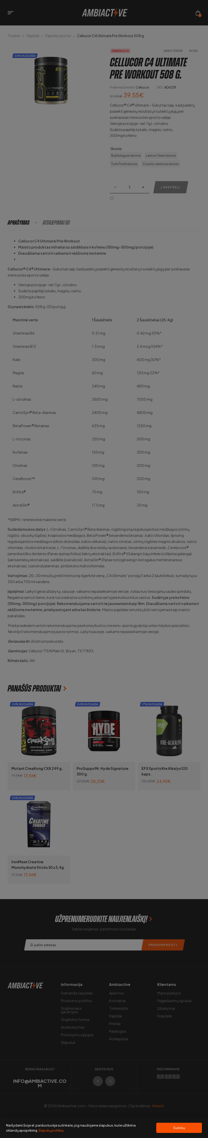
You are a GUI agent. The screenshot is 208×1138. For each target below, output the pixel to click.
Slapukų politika (50, 1130)
